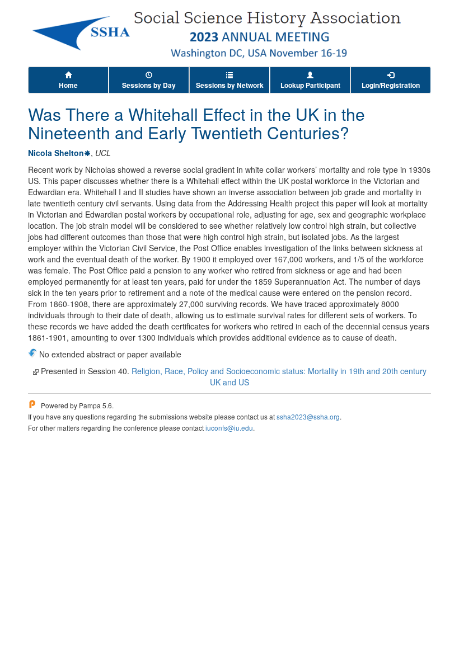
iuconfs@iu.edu (229, 427)
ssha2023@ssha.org (308, 416)
